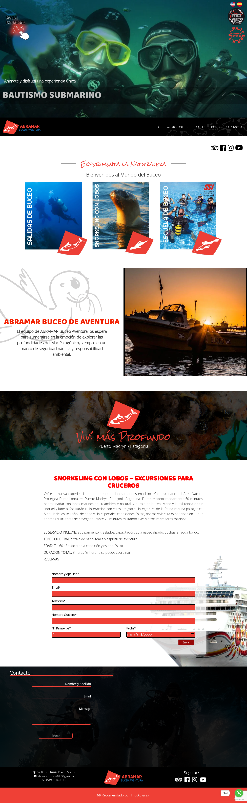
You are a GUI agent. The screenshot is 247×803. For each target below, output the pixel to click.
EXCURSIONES (176, 127)
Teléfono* (59, 601)
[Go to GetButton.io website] (239, 799)
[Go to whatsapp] (239, 793)
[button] (220, 95)
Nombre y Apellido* (65, 574)
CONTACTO (234, 127)
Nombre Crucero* (64, 615)
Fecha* (131, 628)
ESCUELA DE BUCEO (207, 127)
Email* (56, 587)
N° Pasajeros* (61, 628)
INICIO (156, 127)
